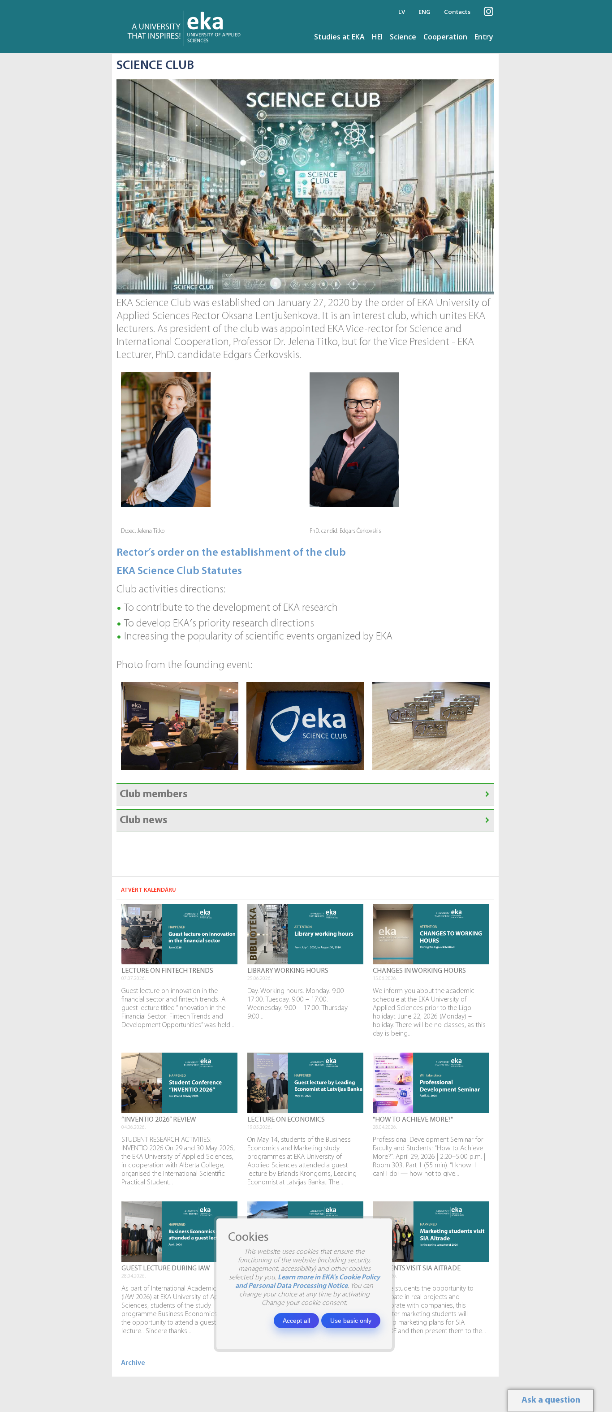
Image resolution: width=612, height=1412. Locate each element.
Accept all (296, 1320)
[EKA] (186, 26)
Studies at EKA (339, 37)
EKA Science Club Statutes (179, 571)
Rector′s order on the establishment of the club (231, 553)
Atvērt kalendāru (148, 890)
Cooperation (445, 37)
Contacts (457, 12)
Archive (133, 1363)
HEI (377, 37)
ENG (424, 12)
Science (403, 37)
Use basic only (350, 1320)
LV (401, 12)
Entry (483, 37)
